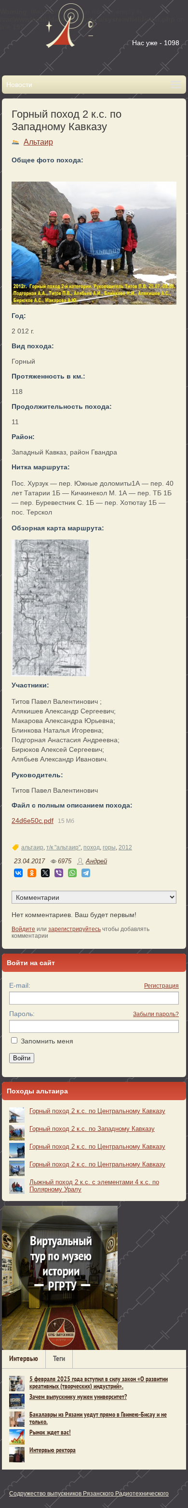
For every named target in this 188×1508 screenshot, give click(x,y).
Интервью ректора (52, 1450)
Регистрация (161, 985)
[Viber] (58, 873)
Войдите (23, 929)
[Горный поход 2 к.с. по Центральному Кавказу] (17, 1115)
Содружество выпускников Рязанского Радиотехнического (89, 1493)
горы (109, 847)
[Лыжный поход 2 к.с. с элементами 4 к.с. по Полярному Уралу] (17, 1186)
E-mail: (19, 985)
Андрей (96, 861)
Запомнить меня (47, 1041)
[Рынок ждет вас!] (17, 1437)
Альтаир (38, 142)
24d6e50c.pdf (33, 820)
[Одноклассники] (31, 873)
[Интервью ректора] (17, 1454)
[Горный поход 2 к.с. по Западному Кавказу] (51, 607)
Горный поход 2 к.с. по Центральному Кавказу (97, 1111)
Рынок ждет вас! (50, 1433)
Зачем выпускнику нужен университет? (78, 1397)
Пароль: (22, 1014)
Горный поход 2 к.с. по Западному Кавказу (92, 1128)
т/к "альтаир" (63, 847)
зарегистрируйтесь (74, 929)
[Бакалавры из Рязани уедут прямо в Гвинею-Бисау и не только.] (17, 1419)
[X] (45, 873)
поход (91, 847)
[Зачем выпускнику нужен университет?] (17, 1401)
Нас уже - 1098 (155, 43)
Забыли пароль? (156, 1014)
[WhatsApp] (72, 873)
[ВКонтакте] (18, 873)
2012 (125, 847)
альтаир (32, 847)
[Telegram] (85, 873)
